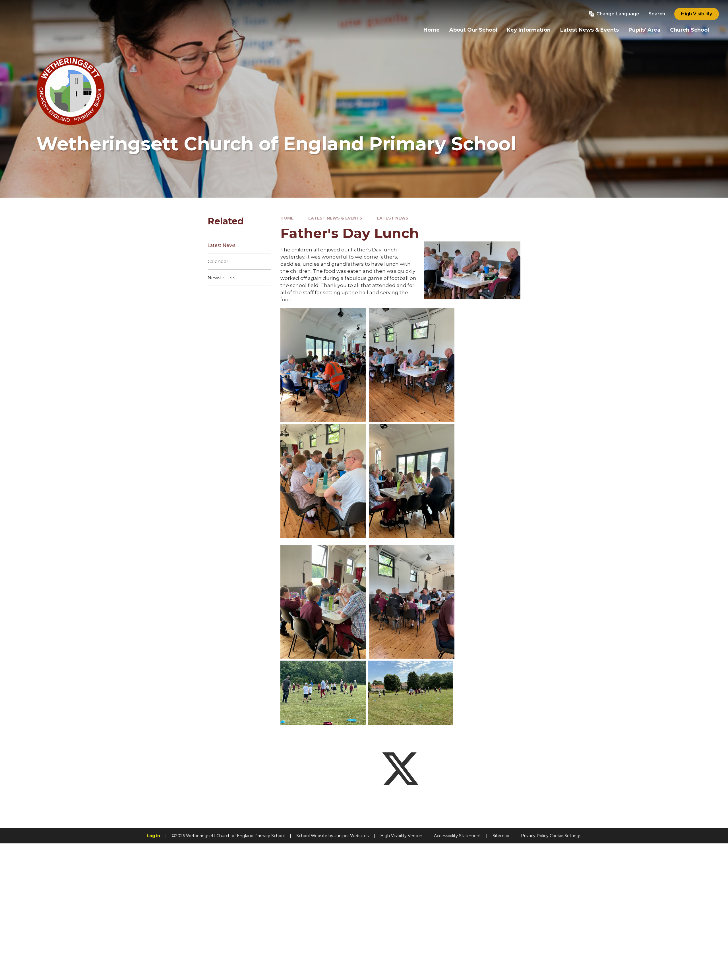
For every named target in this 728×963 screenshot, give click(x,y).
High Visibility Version (401, 835)
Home (286, 218)
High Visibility (696, 14)
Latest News (392, 218)
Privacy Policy (535, 835)
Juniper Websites (351, 835)
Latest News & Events (335, 218)
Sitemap (501, 835)
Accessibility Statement (457, 835)
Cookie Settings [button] (565, 835)
